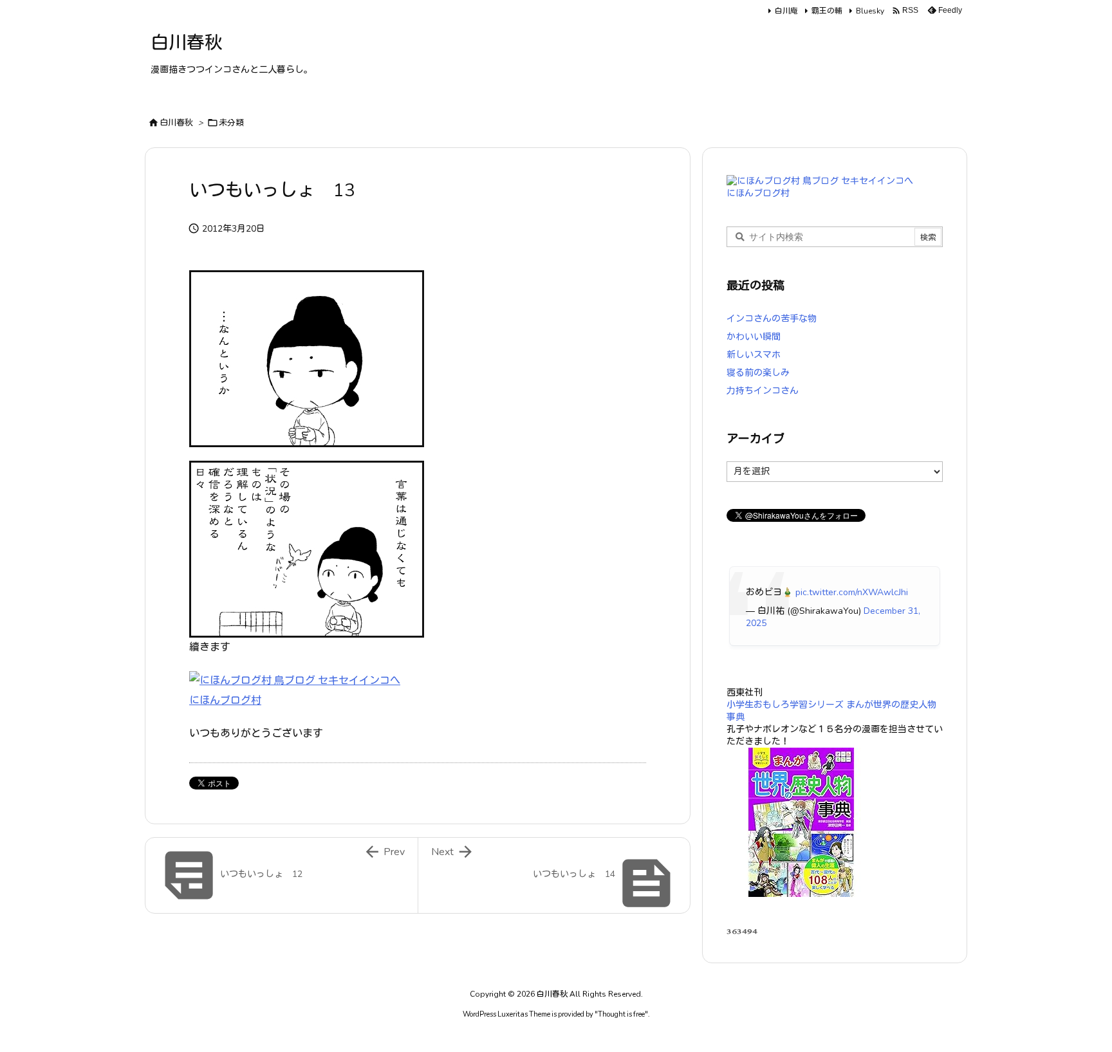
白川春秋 (176, 123)
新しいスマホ (754, 355)
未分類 (231, 123)
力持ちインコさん (763, 391)
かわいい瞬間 (754, 337)
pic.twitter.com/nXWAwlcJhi (851, 592)
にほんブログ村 (225, 701)
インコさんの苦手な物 (772, 319)
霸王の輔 (826, 11)
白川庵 (786, 11)
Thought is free (621, 1014)
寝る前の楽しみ (758, 373)
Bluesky (870, 11)
